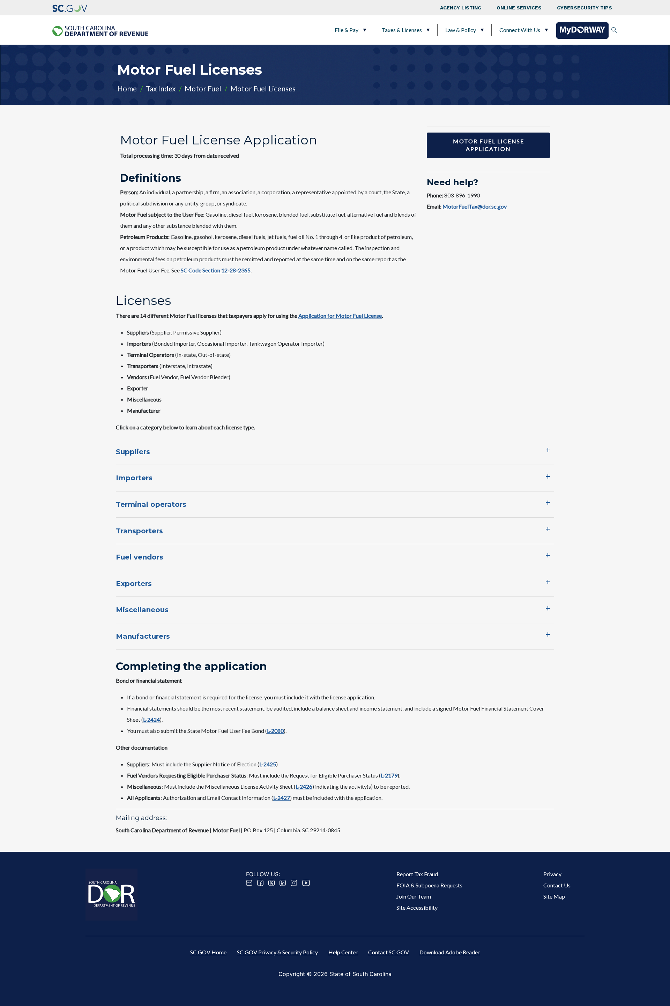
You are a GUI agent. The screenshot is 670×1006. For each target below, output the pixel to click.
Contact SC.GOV (388, 952)
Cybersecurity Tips (584, 7)
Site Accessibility (417, 907)
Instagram (294, 883)
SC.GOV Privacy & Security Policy (277, 952)
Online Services (519, 7)
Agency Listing (460, 7)
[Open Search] (614, 30)
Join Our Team (413, 896)
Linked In (283, 883)
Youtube (306, 883)
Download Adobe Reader (449, 952)
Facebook (260, 883)
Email (249, 883)
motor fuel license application (488, 145)
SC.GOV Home (208, 952)
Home (127, 88)
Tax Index (161, 88)
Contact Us (557, 885)
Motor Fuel (203, 88)
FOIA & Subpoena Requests (429, 885)
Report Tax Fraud (417, 874)
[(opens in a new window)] (69, 7)
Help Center (343, 952)
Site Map (554, 896)
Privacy (552, 874)
